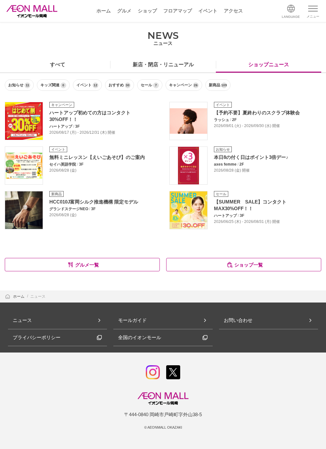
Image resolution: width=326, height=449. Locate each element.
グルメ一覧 (87, 264)
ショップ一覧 (248, 264)
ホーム (19, 296)
